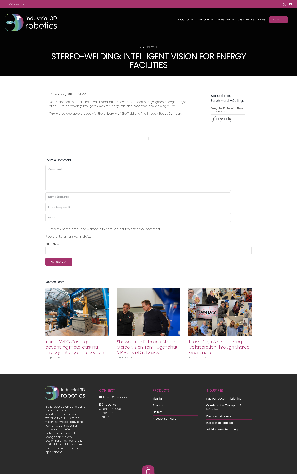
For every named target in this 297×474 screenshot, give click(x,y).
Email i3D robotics (115, 397)
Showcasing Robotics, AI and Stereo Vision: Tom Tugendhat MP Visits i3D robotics (147, 347)
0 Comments (218, 111)
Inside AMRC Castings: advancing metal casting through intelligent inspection (74, 347)
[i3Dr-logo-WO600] (65, 388)
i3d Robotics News (233, 108)
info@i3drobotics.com (16, 4)
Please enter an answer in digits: (68, 236)
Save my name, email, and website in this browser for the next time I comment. (105, 229)
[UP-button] (148, 467)
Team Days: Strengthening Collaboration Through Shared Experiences (219, 347)
